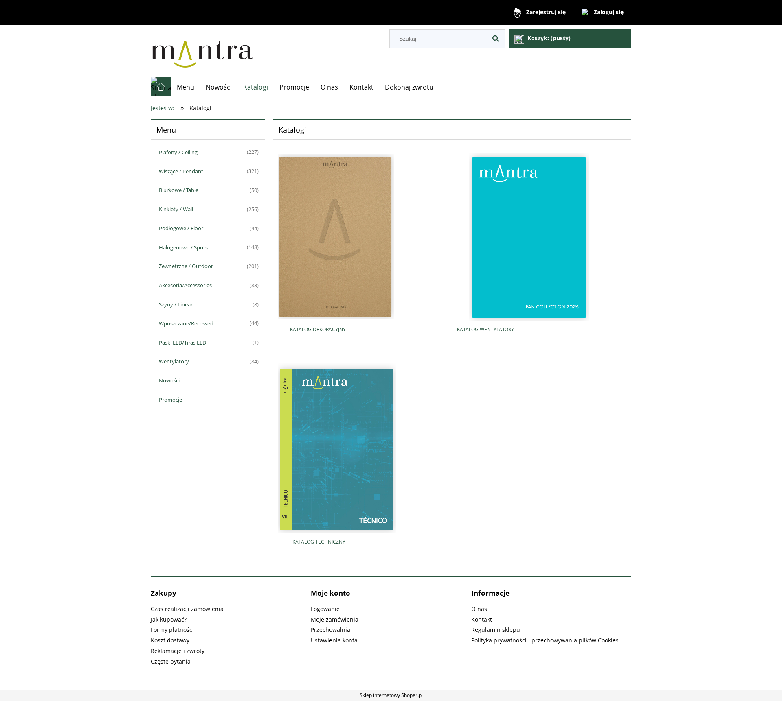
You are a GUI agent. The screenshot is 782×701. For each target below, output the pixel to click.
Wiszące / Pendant (181, 171)
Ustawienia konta (334, 640)
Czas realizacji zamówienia (187, 609)
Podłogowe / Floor (181, 228)
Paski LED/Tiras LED (182, 342)
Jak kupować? (169, 619)
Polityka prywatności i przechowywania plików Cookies (545, 640)
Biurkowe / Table (178, 190)
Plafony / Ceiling (178, 152)
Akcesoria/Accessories (185, 285)
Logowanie (325, 609)
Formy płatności (172, 629)
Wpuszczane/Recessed (186, 323)
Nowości (169, 380)
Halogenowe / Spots (183, 247)
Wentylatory (174, 361)
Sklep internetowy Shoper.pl (391, 695)
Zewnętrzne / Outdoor (186, 266)
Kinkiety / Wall (176, 209)
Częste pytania (171, 661)
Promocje (170, 399)
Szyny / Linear (176, 304)
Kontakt (481, 619)
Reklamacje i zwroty (177, 651)
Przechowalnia (330, 629)
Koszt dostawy (170, 640)
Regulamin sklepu (495, 629)
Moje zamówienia (334, 619)
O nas (479, 609)
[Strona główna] (202, 51)
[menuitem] (185, 87)
